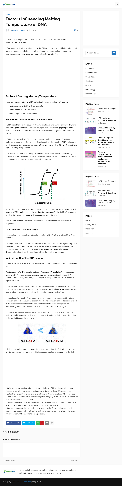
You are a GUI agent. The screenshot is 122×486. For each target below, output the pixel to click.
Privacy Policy (90, 225)
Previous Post (10, 461)
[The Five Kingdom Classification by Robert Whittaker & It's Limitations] (90, 140)
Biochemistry (90, 68)
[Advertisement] (42, 75)
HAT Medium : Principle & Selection (107, 119)
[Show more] (52, 423)
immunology (90, 90)
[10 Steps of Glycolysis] (90, 111)
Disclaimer (89, 229)
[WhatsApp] (38, 423)
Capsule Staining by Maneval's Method (106, 129)
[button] (117, 4)
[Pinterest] (42, 423)
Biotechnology (91, 73)
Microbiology (90, 94)
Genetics (88, 85)
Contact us (89, 233)
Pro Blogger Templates (22, 482)
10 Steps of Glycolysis (107, 108)
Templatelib (36, 482)
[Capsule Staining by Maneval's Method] (90, 130)
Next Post (74, 461)
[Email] (47, 423)
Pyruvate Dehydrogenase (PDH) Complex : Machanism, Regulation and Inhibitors (105, 158)
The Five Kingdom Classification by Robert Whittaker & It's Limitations (106, 141)
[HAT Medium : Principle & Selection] (90, 120)
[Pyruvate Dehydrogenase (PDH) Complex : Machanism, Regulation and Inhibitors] (90, 154)
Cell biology (90, 77)
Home (8, 14)
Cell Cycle (89, 81)
